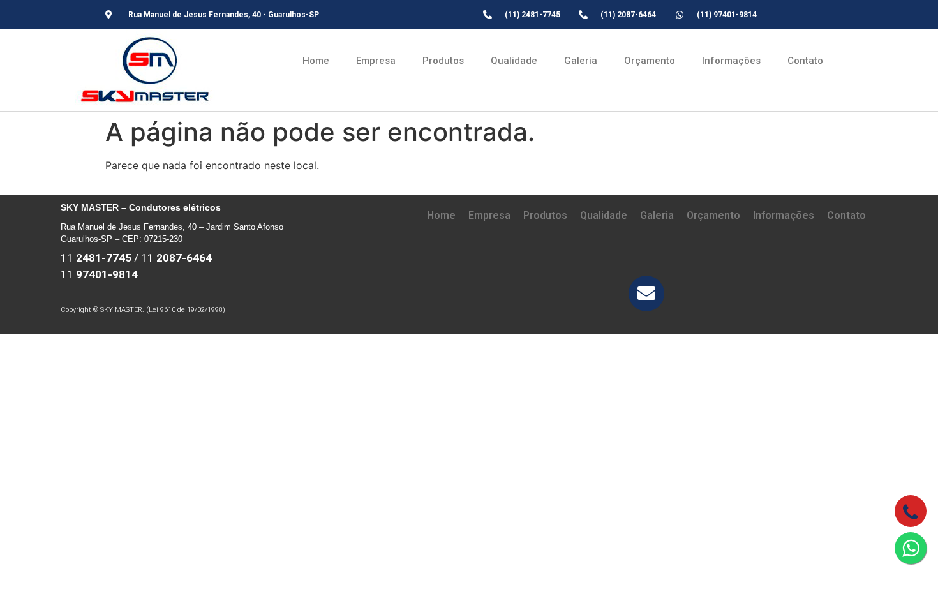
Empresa (376, 60)
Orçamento (649, 60)
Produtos (443, 60)
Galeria (580, 60)
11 (96, 257)
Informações (731, 60)
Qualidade (514, 60)
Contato (805, 60)
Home (315, 60)
